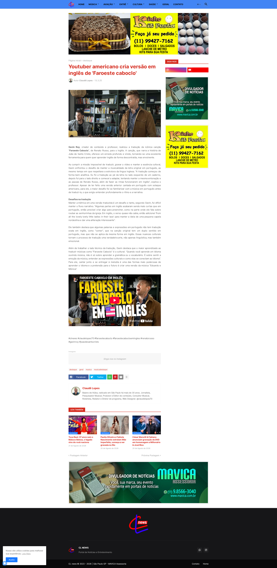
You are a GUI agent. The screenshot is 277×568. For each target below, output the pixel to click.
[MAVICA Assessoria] (186, 119)
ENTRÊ (122, 4)
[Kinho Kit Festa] (186, 167)
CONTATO (178, 4)
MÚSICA (93, 4)
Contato (195, 564)
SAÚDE (152, 4)
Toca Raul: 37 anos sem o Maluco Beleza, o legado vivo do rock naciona (81, 439)
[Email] (120, 377)
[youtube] (198, 69)
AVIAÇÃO (108, 4)
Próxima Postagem (150, 455)
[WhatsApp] (109, 377)
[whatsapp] (199, 550)
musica (89, 369)
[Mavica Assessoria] (138, 482)
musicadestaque (100, 369)
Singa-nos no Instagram (114, 359)
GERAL (165, 4)
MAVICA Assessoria (117, 564)
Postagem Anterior (79, 455)
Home (205, 564)
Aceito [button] (12, 559)
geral (81, 369)
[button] (198, 4)
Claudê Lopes (91, 388)
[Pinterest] (115, 377)
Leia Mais (26, 553)
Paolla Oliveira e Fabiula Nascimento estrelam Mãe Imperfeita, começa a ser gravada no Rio (113, 441)
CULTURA (137, 4)
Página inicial (75, 61)
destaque (87, 61)
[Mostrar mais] (126, 377)
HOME (81, 4)
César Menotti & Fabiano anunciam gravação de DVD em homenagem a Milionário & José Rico (146, 441)
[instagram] (176, 69)
